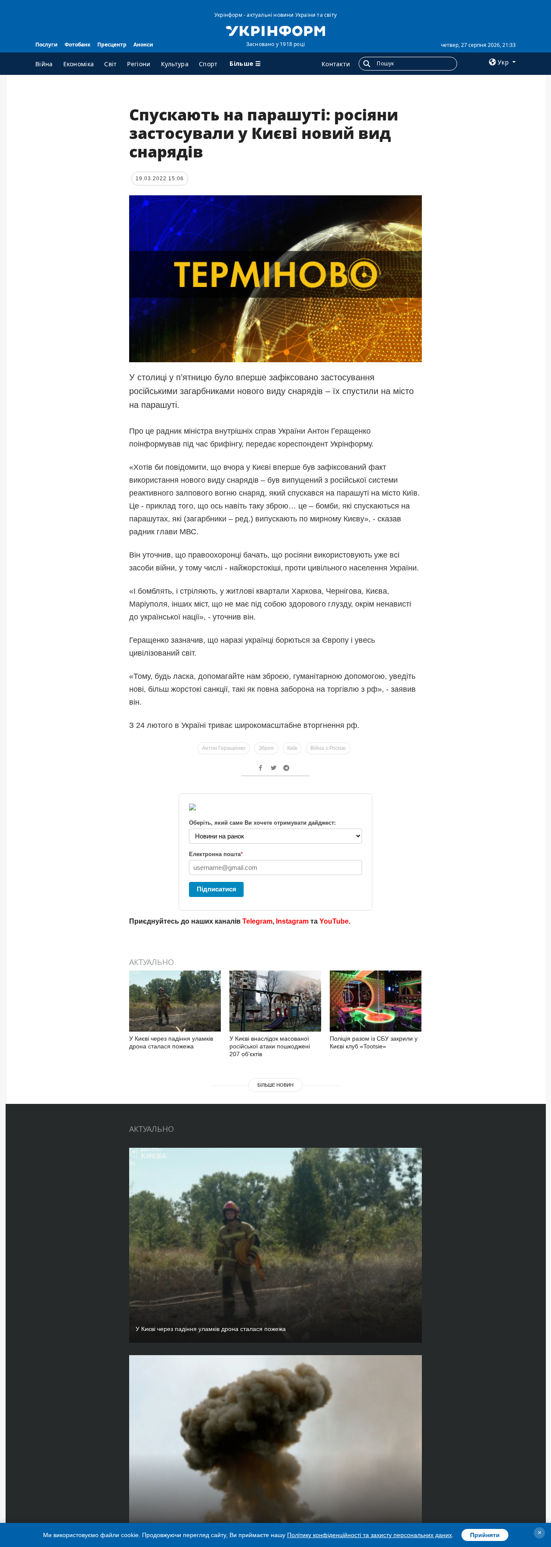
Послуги (46, 44)
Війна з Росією (328, 748)
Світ (110, 64)
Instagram (292, 921)
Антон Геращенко (223, 748)
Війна (44, 64)
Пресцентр (112, 44)
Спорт (208, 64)
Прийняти (485, 1535)
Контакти (336, 64)
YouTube (334, 921)
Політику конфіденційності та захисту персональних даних (369, 1535)
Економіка (78, 64)
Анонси (143, 44)
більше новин (275, 1085)
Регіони (138, 64)
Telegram (257, 921)
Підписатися (216, 889)
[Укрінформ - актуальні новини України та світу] (275, 30)
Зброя (266, 748)
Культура (175, 64)
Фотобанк (77, 44)
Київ (292, 748)
